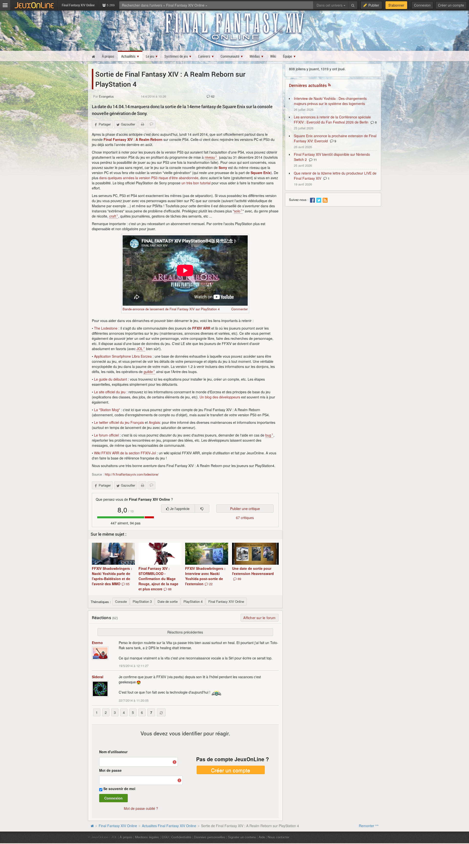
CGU (165, 837)
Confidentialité (181, 837)
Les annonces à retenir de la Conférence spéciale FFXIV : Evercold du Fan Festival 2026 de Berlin (332, 120)
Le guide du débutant (110, 379)
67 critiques (245, 517)
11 (314, 159)
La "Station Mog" (107, 409)
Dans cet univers (330, 5)
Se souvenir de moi (119, 788)
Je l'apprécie (179, 508)
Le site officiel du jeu (110, 391)
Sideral (97, 676)
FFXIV (197, 328)
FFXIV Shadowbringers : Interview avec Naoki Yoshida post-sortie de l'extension (205, 576)
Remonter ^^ (369, 825)
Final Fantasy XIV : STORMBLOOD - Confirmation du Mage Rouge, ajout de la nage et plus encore (158, 578)
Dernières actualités (308, 85)
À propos (126, 837)
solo (237, 210)
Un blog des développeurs (220, 397)
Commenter (239, 309)
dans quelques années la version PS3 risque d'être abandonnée (148, 177)
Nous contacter (278, 837)
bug (268, 435)
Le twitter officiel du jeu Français (119, 422)
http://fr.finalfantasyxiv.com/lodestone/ (132, 474)
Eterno (97, 642)
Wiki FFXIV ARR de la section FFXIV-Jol (125, 452)
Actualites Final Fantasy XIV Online (169, 825)
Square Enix (261, 172)
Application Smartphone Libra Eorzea (123, 356)
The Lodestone (105, 328)
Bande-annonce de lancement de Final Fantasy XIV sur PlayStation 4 (171, 309)
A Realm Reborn (149, 139)
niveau (210, 157)
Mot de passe (110, 770)
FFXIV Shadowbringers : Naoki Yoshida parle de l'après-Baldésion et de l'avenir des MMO (112, 576)
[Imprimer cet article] (142, 124)
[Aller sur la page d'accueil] (92, 825)
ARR (206, 328)
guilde (148, 371)
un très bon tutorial (196, 182)
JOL (140, 348)
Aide (262, 837)
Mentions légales (147, 837)
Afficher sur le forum (259, 617)
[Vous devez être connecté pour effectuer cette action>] (202, 508)
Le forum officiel (106, 435)
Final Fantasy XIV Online (118, 825)
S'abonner (396, 5)
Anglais (154, 422)
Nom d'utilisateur (113, 751)
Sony (223, 167)
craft (112, 216)
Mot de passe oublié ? (141, 808)
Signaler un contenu (242, 837)
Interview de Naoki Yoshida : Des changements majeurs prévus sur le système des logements (330, 101)
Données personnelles (209, 837)
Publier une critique (245, 508)
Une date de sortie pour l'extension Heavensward (253, 573)
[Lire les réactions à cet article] (151, 124)
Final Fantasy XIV (118, 139)
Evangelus (106, 96)
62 (212, 96)
